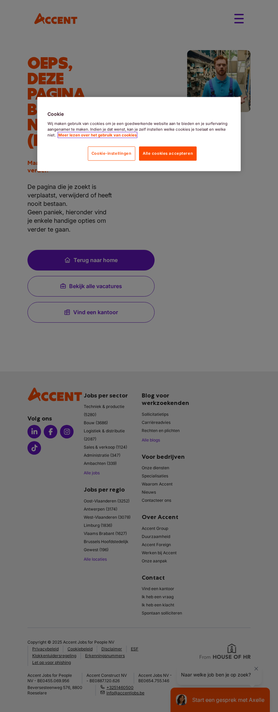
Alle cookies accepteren (168, 153)
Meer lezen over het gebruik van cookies (97, 135)
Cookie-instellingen (112, 153)
